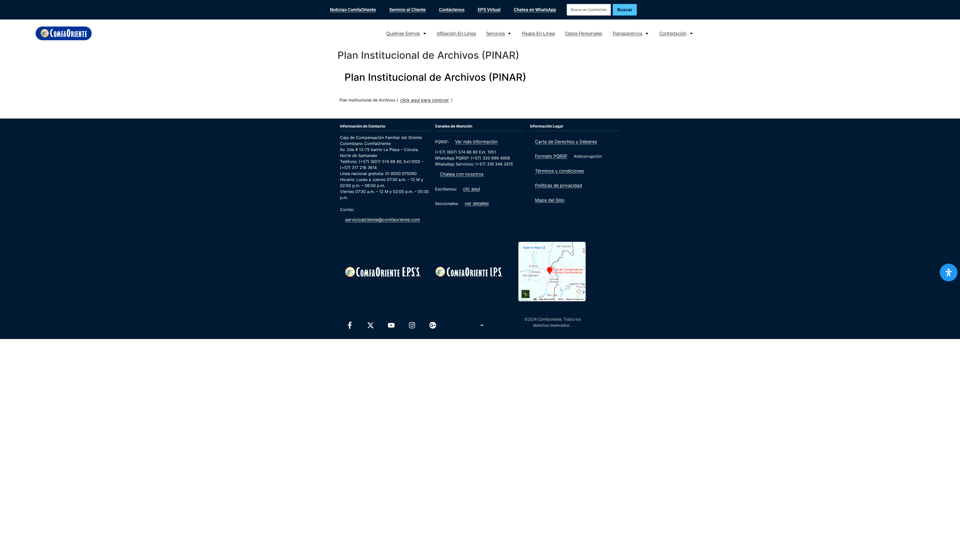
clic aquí (471, 189)
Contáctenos (451, 9)
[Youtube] (391, 325)
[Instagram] (412, 325)
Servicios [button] (495, 33)
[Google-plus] (433, 325)
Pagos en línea (538, 33)
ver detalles (477, 203)
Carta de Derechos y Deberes (566, 141)
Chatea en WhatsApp (535, 9)
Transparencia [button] (627, 33)
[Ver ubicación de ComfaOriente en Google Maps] (552, 271)
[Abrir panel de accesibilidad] (949, 273)
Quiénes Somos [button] (403, 33)
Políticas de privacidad (558, 185)
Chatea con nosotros (462, 174)
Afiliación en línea (456, 33)
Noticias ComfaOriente (353, 9)
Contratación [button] (673, 33)
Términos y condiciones (559, 171)
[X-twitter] (370, 325)
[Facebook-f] (349, 325)
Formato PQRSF (551, 156)
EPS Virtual (489, 9)
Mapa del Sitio (549, 200)
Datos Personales (583, 33)
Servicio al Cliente (407, 9)
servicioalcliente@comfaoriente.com (382, 219)
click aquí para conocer (424, 100)
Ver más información (476, 141)
